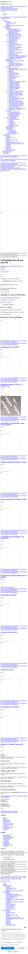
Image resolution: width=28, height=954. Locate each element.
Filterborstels (11, 71)
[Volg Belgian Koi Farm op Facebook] (9, 8)
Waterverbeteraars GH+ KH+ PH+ (13, 142)
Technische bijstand (5, 7)
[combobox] (24, 927)
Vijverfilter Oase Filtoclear (14, 86)
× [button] (26, 927)
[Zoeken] (14, 166)
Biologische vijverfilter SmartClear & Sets (18, 69)
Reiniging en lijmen (13, 32)
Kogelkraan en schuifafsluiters (15, 47)
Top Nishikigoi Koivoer (11, 22)
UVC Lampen (6, 839)
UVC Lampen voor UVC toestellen (16, 103)
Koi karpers (5, 153)
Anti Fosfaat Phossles (10, 149)
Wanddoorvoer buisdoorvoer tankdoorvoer (18, 55)
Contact (11, 7)
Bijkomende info (10, 297)
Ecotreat (8, 138)
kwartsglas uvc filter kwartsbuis (15, 100)
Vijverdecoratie (9, 128)
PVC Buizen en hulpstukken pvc (16, 52)
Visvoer (5, 20)
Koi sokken (11, 121)
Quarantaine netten (13, 122)
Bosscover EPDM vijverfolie (15, 30)
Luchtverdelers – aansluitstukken (16, 64)
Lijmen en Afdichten (13, 48)
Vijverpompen (6, 842)
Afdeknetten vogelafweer (14, 119)
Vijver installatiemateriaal (11, 41)
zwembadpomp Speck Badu (15, 113)
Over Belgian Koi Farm (8, 827)
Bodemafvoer (12, 42)
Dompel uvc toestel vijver (14, 97)
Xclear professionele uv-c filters (15, 105)
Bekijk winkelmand (5, 289)
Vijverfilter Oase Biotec (14, 85)
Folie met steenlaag (13, 40)
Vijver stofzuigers (10, 126)
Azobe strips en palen (13, 36)
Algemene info (4, 297)
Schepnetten (11, 124)
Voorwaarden (14, 877)
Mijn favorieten (6, 820)
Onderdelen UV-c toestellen (15, 109)
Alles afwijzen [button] (21, 948)
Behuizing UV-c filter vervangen (16, 94)
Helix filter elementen (13, 72)
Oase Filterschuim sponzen (14, 76)
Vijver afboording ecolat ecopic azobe (14, 35)
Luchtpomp (11, 61)
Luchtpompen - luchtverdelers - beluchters (15, 60)
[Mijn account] (14, 164)
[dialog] (14, 940)
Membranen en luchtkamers (15, 65)
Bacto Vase (8, 148)
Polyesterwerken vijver (8, 824)
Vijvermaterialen (6, 26)
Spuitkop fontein (12, 131)
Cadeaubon (3, 6)
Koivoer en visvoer (7, 835)
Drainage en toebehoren (14, 43)
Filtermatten (11, 75)
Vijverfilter (8, 66)
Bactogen (8, 141)
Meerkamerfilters (12, 77)
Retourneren (19, 878)
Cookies (24, 877)
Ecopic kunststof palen (13, 38)
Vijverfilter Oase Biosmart (14, 83)
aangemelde (5, 312)
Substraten (11, 80)
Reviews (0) (17, 297)
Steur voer (8, 24)
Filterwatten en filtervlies (14, 74)
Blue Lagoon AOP (13, 96)
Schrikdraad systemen (13, 125)
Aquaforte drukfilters (13, 68)
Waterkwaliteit (6, 135)
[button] (14, 951)
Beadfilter (11, 70)
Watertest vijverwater (10, 137)
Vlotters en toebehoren (11, 133)
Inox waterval (12, 130)
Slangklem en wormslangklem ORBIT (17, 57)
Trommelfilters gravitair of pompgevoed (17, 81)
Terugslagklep (12, 53)
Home (2, 167)
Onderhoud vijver (10, 59)
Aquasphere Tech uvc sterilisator (16, 93)
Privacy (19, 877)
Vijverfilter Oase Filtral (14, 88)
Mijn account (6, 822)
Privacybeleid (22, 939)
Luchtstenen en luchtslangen (15, 63)
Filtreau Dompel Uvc (13, 99)
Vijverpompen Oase (13, 116)
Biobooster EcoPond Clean (12, 139)
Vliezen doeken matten (14, 54)
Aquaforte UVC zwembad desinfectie (17, 108)
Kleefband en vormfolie (14, 31)
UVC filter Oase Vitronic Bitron (15, 102)
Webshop (5, 167)
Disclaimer (3, 878)
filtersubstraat (11, 46)
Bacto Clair (8, 147)
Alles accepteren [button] (7, 948)
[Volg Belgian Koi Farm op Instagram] (9, 9)
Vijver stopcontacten (10, 127)
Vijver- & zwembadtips (11, 6)
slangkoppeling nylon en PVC (15, 58)
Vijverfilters (5, 841)
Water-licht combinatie (13, 132)
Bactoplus (8, 146)
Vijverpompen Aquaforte (14, 114)
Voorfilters (11, 90)
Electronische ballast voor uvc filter (16, 98)
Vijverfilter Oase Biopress (14, 82)
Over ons (25, 6)
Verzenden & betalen (10, 878)
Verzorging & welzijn (8, 150)
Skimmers (11, 79)
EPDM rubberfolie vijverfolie (12, 29)
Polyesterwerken (6, 152)
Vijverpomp (8, 110)
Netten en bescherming (11, 118)
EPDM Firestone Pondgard (14, 33)
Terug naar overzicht (5, 170)
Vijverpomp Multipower (14, 111)
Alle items (8, 21)
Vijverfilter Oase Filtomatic (14, 87)
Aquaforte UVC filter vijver (15, 92)
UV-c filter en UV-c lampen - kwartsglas (14, 91)
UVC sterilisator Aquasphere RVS (16, 104)
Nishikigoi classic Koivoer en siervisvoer (15, 25)
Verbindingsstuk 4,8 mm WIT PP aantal (9, 284)
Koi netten (11, 120)
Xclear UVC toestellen (13, 107)
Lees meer (17, 278)
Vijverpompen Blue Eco (14, 115)
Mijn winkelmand (7, 821)
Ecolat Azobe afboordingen (14, 37)
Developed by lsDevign (6, 881)
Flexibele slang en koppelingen (15, 44)
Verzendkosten (19, 6)
